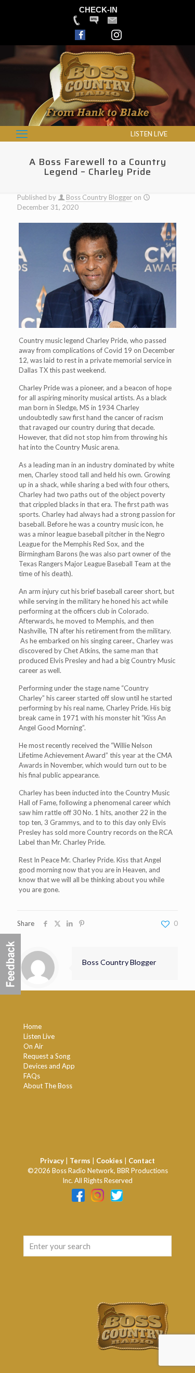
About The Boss (47, 1086)
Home (32, 1026)
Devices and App (49, 1066)
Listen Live (39, 1036)
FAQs (31, 1076)
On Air (33, 1046)
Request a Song (46, 1056)
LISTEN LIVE (149, 134)
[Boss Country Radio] (98, 121)
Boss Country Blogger (99, 197)
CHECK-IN (98, 9)
